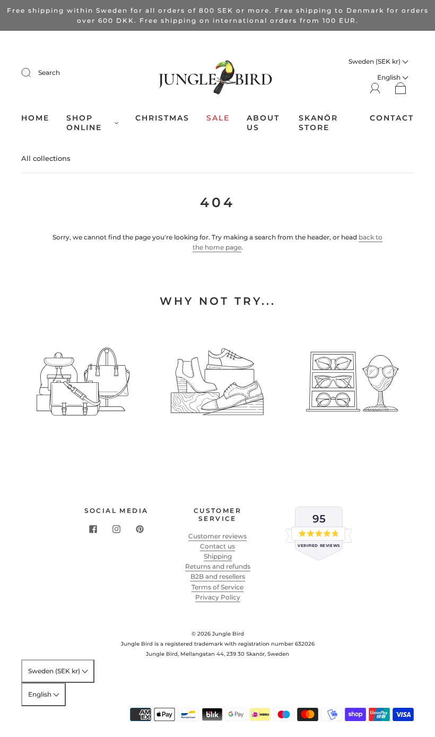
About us (263, 123)
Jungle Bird (228, 633)
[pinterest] (139, 529)
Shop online (84, 123)
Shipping (218, 556)
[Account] (375, 88)
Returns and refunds (217, 566)
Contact (392, 118)
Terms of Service (217, 587)
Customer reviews (217, 536)
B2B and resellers (217, 576)
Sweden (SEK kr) (375, 61)
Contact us (217, 546)
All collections (46, 158)
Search (49, 72)
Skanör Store (318, 123)
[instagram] (116, 529)
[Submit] (33, 72)
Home (35, 118)
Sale (218, 118)
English (40, 694)
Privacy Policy (217, 597)
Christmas (162, 118)
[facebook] (93, 529)
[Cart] (401, 89)
